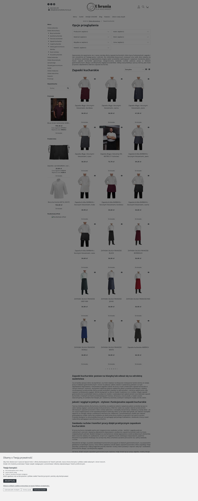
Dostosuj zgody (27, 489)
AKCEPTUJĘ (10, 481)
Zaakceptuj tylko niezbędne (12, 489)
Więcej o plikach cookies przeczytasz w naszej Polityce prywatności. (26, 486)
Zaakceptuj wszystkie (40, 489)
